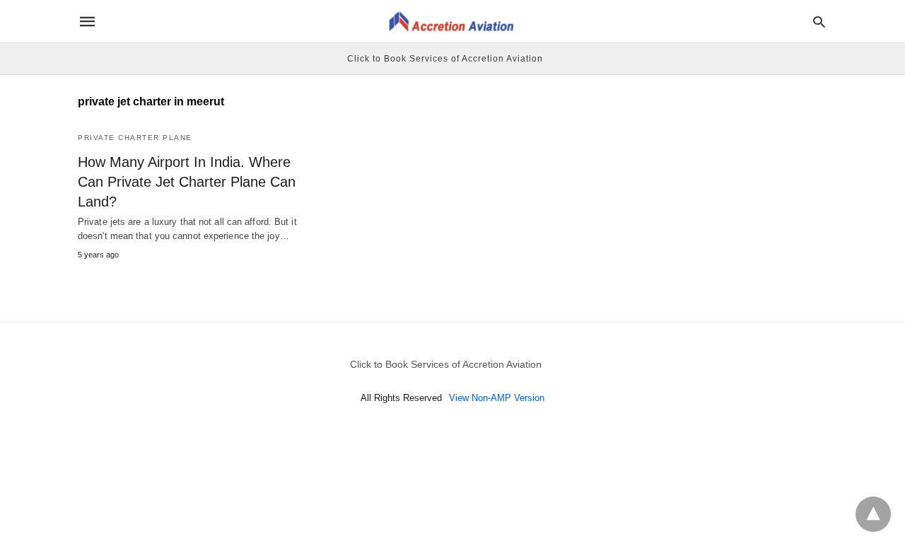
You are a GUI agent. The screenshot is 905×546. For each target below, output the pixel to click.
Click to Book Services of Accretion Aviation (445, 59)
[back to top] (873, 514)
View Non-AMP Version (496, 398)
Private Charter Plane (135, 137)
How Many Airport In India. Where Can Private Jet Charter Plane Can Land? (187, 181)
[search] (819, 21)
